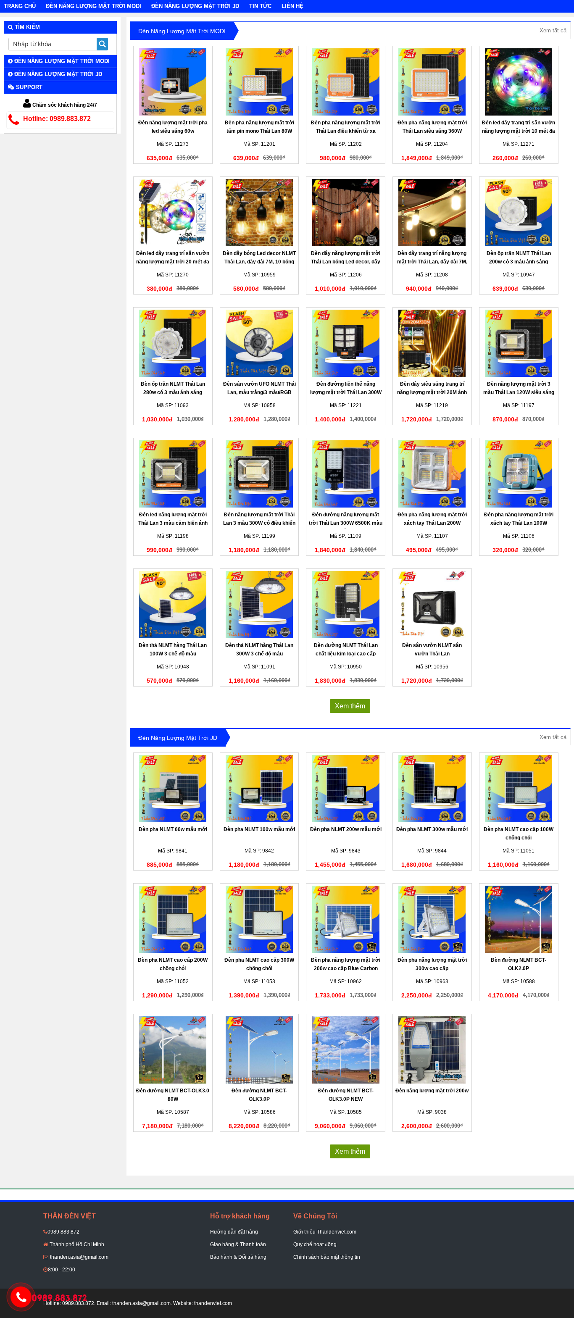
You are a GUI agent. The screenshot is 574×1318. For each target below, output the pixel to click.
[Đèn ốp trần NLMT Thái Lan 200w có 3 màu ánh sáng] (519, 212)
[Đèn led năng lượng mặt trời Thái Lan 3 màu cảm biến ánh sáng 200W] (173, 474)
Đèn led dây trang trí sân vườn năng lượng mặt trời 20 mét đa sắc (172, 261)
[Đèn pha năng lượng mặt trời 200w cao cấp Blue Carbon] (345, 919)
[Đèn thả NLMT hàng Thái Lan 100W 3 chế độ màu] (173, 604)
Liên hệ (292, 6)
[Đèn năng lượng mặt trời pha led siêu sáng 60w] (173, 82)
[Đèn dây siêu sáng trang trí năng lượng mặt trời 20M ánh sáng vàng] (432, 343)
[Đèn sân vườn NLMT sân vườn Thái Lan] (432, 604)
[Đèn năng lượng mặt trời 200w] (432, 1050)
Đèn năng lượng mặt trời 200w (432, 1091)
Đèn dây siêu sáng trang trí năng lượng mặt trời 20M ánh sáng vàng (432, 392)
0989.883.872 (63, 1232)
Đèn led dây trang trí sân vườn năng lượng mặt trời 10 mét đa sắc (518, 131)
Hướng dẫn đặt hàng (234, 1232)
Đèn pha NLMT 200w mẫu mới (346, 829)
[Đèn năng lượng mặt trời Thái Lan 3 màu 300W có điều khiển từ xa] (259, 474)
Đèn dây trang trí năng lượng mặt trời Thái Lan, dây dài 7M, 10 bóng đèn (432, 261)
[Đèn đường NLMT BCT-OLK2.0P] (519, 919)
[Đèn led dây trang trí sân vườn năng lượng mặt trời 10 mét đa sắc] (519, 82)
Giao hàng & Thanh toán (238, 1244)
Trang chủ (20, 6)
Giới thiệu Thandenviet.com (324, 1232)
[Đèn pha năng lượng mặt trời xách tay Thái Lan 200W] (432, 474)
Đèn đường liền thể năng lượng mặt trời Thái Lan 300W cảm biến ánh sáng (346, 392)
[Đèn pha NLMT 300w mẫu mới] (432, 788)
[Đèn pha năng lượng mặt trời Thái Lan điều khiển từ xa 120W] (345, 82)
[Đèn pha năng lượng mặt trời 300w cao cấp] (432, 919)
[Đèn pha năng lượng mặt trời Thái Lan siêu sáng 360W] (432, 82)
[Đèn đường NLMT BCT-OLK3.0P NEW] (345, 1050)
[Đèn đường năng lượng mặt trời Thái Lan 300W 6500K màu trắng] (345, 474)
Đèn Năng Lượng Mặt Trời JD (195, 6)
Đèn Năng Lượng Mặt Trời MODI (93, 6)
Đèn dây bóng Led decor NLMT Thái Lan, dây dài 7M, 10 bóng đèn (259, 261)
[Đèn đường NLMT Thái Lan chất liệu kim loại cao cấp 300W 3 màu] (345, 604)
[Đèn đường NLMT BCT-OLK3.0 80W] (173, 1050)
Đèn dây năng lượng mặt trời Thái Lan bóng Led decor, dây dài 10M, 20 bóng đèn (345, 261)
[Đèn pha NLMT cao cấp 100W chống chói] (519, 788)
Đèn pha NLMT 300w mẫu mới (432, 829)
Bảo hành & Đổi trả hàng (238, 1257)
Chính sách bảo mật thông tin (326, 1257)
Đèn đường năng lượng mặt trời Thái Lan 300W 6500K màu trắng (345, 523)
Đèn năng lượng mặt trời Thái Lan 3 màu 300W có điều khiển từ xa (259, 523)
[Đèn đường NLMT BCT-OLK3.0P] (259, 1050)
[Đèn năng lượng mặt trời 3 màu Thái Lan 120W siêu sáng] (519, 343)
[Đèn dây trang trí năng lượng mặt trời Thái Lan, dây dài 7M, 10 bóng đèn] (432, 212)
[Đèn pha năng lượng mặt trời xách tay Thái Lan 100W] (519, 474)
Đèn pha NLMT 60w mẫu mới (173, 829)
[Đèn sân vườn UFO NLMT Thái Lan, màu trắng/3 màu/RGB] (259, 343)
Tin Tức (260, 6)
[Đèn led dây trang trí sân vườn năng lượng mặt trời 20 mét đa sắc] (173, 212)
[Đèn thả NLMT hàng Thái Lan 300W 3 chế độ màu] (259, 604)
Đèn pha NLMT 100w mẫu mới (259, 829)
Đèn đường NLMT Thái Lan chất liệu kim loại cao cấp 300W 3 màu (346, 653)
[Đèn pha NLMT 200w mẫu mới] (345, 788)
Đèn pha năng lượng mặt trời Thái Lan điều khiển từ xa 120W (345, 131)
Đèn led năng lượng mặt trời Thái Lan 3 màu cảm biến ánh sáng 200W (173, 523)
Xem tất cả (553, 30)
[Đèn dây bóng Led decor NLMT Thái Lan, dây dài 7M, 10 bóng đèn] (259, 212)
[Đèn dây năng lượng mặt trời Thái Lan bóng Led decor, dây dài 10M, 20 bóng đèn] (345, 212)
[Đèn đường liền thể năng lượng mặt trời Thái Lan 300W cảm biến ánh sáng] (345, 343)
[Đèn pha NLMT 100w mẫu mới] (259, 788)
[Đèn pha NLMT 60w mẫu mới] (173, 788)
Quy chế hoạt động (315, 1244)
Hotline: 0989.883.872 (57, 118)
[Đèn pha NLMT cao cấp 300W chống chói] (259, 919)
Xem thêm (350, 706)
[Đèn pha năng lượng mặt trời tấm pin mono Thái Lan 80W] (259, 82)
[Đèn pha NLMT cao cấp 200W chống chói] (173, 919)
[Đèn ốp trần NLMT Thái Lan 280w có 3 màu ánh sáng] (173, 343)
